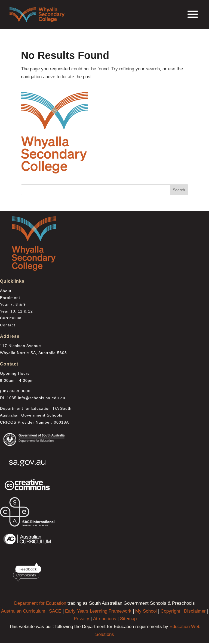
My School (146, 611)
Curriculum (10, 318)
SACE (55, 611)
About (5, 291)
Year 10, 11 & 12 (16, 311)
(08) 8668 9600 (15, 391)
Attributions (104, 618)
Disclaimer (195, 611)
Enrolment (10, 297)
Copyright (170, 611)
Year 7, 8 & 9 (13, 304)
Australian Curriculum (23, 611)
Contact (7, 325)
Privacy (81, 618)
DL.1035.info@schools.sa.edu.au (32, 398)
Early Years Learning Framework (98, 611)
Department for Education (40, 603)
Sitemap (128, 618)
